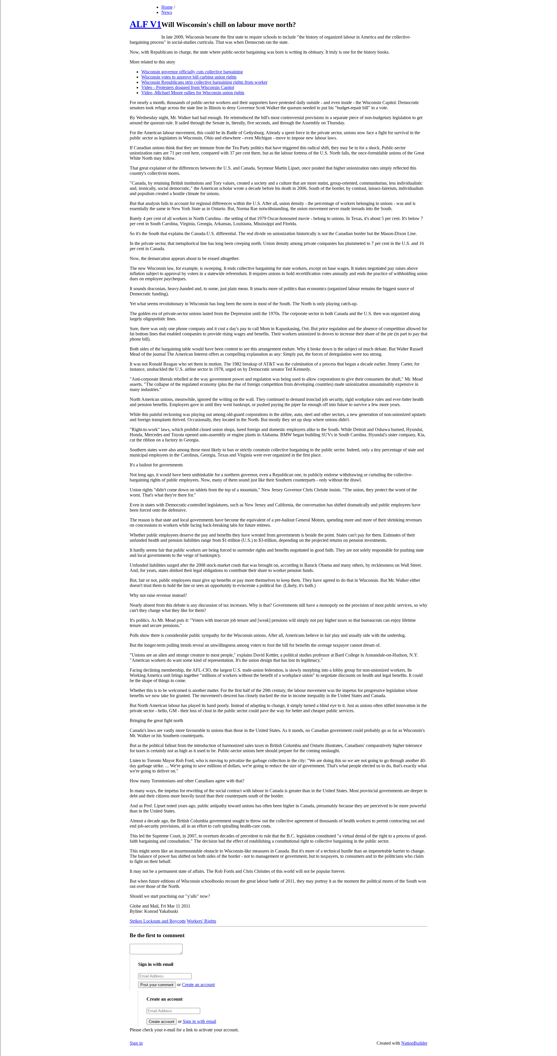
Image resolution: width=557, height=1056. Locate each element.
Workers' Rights (201, 921)
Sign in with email (199, 1021)
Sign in (136, 1043)
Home (167, 7)
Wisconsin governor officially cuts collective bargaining (192, 71)
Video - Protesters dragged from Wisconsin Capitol (187, 87)
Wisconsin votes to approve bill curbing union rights (188, 76)
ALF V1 (145, 24)
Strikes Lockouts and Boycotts (158, 921)
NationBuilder (414, 1043)
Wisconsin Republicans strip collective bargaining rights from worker (204, 82)
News (166, 12)
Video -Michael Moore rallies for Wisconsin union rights (192, 92)
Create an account (198, 984)
